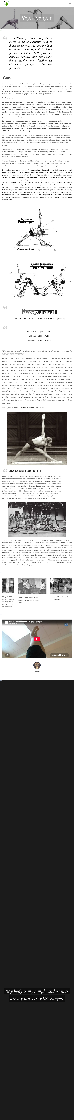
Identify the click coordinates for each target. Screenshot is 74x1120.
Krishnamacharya (22, 486)
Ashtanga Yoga (44, 496)
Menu (70, 3)
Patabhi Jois (32, 496)
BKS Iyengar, (17, 470)
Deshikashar (12, 498)
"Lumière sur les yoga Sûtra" (31, 408)
